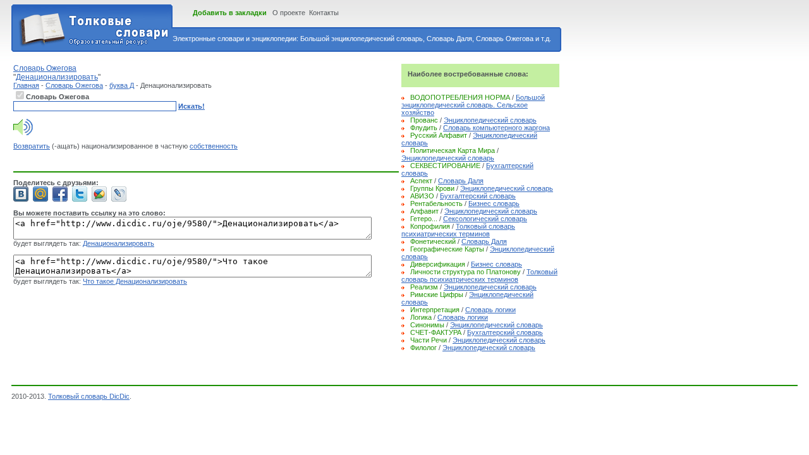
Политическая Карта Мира (452, 150)
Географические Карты (447, 249)
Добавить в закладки (230, 12)
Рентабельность (436, 203)
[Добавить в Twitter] (79, 194)
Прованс (424, 120)
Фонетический (433, 241)
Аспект (421, 181)
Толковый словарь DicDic (89, 396)
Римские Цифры (436, 294)
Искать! (191, 106)
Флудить (423, 127)
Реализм (424, 287)
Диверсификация (437, 264)
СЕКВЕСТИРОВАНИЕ (445, 165)
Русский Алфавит (438, 135)
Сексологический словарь (485, 218)
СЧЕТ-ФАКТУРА (435, 332)
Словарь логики (490, 309)
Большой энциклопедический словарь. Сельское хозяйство (473, 105)
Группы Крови (432, 188)
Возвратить (31, 146)
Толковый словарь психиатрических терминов (458, 230)
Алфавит (424, 211)
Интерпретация (434, 309)
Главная (26, 85)
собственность (214, 146)
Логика (421, 317)
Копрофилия (430, 226)
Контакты (324, 12)
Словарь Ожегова (74, 85)
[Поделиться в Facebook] (60, 194)
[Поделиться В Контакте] (20, 194)
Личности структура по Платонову (465, 272)
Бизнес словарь (494, 203)
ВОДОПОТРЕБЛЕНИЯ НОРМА (460, 97)
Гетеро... (423, 218)
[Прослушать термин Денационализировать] (23, 132)
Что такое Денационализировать (135, 281)
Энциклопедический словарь (490, 120)
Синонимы (427, 325)
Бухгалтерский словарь (478, 196)
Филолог (423, 347)
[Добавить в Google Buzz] (99, 194)
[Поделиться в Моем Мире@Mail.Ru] (40, 194)
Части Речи (428, 340)
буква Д (121, 85)
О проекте (288, 12)
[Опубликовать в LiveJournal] (118, 194)
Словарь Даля (461, 181)
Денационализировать (118, 243)
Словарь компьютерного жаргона (496, 127)
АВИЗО (422, 196)
